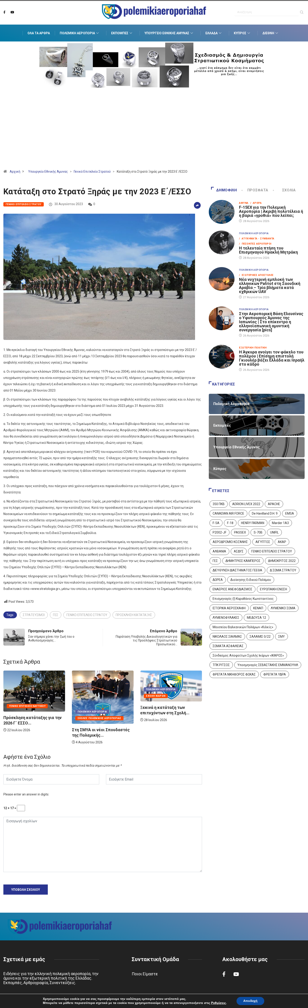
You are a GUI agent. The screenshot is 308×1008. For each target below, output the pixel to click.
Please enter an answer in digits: (26, 794)
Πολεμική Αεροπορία (77, 33)
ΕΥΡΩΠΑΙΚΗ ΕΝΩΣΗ (273, 589)
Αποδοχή (250, 1001)
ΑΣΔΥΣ (239, 551)
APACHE (274, 504)
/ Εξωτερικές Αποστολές (256, 275)
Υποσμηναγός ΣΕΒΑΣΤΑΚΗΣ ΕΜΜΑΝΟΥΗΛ (267, 665)
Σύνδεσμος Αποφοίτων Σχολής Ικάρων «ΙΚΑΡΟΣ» (248, 655)
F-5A (216, 523)
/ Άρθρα (256, 203)
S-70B (258, 532)
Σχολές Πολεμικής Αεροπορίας (31, 718)
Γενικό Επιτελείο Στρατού (92, 171)
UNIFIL (274, 532)
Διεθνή (268, 33)
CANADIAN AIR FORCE (228, 513)
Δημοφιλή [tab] (226, 190)
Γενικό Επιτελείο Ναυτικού (164, 706)
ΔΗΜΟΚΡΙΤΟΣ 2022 (282, 561)
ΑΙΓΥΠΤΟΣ (262, 542)
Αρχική (15, 171)
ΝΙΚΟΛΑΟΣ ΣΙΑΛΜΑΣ (227, 636)
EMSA (289, 513)
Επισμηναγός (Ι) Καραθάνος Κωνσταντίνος (243, 598)
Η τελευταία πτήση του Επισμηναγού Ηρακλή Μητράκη (268, 250)
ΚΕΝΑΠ (258, 608)
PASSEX (240, 532)
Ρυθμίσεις (218, 1003)
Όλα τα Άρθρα (39, 33)
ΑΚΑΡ (282, 542)
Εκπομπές (119, 33)
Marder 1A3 (280, 523)
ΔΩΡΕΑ (218, 580)
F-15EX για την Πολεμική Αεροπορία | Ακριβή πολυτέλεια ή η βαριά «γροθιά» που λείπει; (271, 211)
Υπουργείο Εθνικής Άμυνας (167, 33)
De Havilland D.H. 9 (265, 513)
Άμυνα (243, 203)
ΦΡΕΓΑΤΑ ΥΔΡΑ (274, 674)
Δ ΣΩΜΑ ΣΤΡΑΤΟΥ (283, 570)
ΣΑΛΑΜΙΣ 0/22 (260, 636)
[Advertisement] (154, 134)
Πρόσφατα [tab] (257, 190)
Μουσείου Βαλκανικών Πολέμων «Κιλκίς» (243, 627)
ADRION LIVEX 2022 (246, 504)
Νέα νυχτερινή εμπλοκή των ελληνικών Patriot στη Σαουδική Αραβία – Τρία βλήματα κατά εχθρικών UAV (269, 285)
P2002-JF (219, 532)
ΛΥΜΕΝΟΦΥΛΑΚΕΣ (226, 617)
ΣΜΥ (281, 636)
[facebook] (4, 12)
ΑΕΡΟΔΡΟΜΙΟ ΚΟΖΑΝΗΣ (230, 542)
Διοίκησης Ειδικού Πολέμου (250, 580)
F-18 (230, 523)
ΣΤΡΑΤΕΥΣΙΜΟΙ (34, 615)
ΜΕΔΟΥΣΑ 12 (256, 617)
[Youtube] (12, 12)
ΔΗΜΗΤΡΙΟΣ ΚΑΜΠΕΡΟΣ (242, 561)
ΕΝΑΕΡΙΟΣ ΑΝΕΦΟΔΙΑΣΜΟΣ (232, 589)
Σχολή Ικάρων (87, 695)
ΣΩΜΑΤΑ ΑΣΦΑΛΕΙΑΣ (228, 646)
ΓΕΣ (55, 615)
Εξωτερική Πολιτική (253, 347)
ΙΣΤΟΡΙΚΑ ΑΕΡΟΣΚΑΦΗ (229, 608)
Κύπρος (240, 33)
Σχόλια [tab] (289, 190)
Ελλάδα (211, 33)
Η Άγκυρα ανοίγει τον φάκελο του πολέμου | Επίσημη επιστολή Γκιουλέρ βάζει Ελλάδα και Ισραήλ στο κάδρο (271, 358)
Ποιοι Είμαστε (145, 973)
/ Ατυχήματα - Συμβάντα (256, 238)
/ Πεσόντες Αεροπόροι (255, 243)
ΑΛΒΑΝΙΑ (219, 551)
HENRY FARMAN (252, 523)
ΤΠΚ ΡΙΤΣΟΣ (221, 665)
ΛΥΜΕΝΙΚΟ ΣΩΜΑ (283, 608)
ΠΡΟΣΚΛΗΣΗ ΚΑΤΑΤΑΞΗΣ (134, 615)
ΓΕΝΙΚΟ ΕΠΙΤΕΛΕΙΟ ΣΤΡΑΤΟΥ (87, 615)
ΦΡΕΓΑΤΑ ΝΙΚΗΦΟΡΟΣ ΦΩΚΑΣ (234, 674)
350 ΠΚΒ (219, 504)
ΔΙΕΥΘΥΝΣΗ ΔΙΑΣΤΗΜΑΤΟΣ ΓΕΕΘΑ (237, 570)
